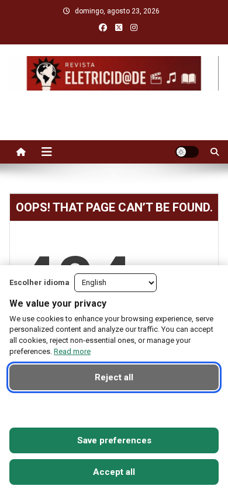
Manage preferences (114, 409)
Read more (72, 351)
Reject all (114, 377)
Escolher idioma (39, 282)
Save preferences (114, 440)
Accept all (114, 472)
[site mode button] (187, 152)
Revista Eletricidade (114, 102)
